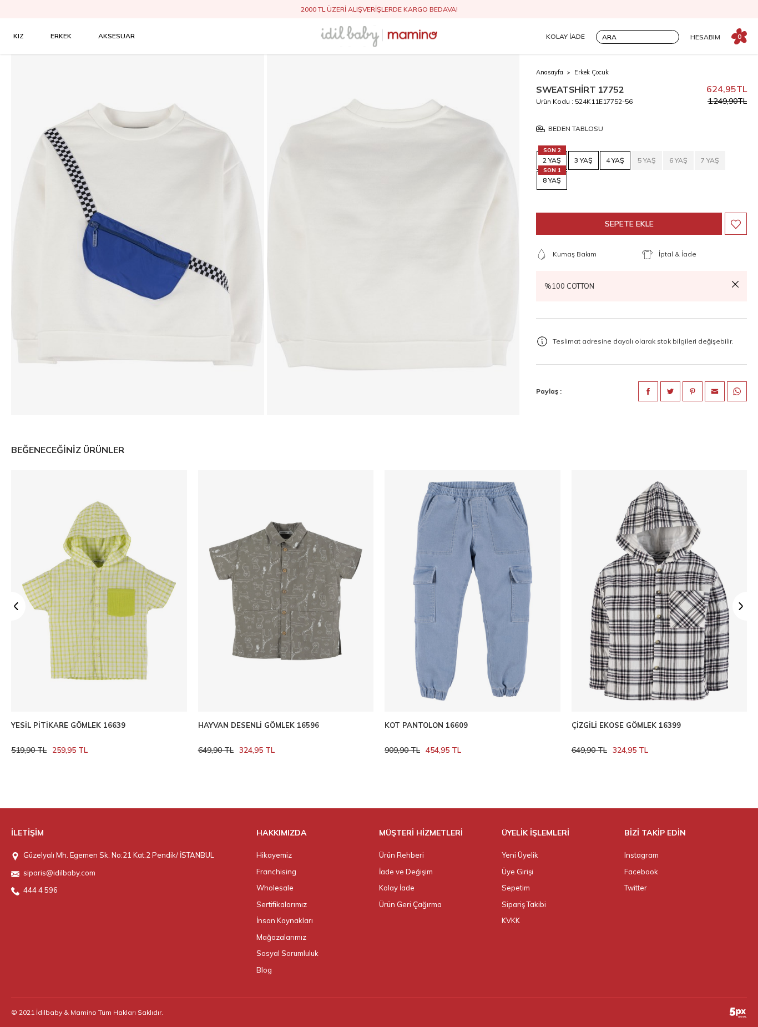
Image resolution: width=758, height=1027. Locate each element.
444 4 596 (40, 889)
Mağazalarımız (281, 937)
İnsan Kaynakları (284, 920)
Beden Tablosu (575, 129)
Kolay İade (397, 887)
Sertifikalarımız (281, 904)
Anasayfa (549, 72)
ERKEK (61, 36)
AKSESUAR (116, 36)
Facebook (641, 871)
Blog (264, 969)
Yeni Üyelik (520, 854)
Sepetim (516, 887)
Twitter (635, 887)
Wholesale (275, 887)
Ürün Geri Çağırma (410, 904)
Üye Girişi (517, 871)
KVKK (511, 920)
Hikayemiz (274, 854)
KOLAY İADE (565, 36)
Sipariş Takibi (524, 904)
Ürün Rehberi (401, 854)
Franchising (276, 871)
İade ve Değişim (406, 871)
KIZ (18, 36)
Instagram (641, 854)
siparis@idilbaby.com (59, 872)
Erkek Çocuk (591, 72)
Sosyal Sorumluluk (287, 953)
